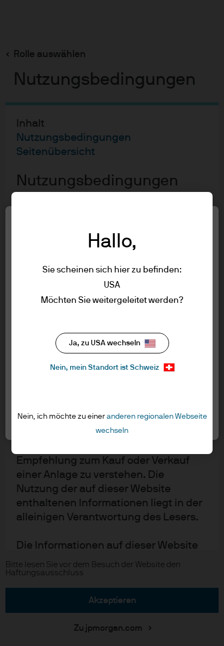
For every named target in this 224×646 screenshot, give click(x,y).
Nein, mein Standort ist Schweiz (104, 367)
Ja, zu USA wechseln (104, 343)
